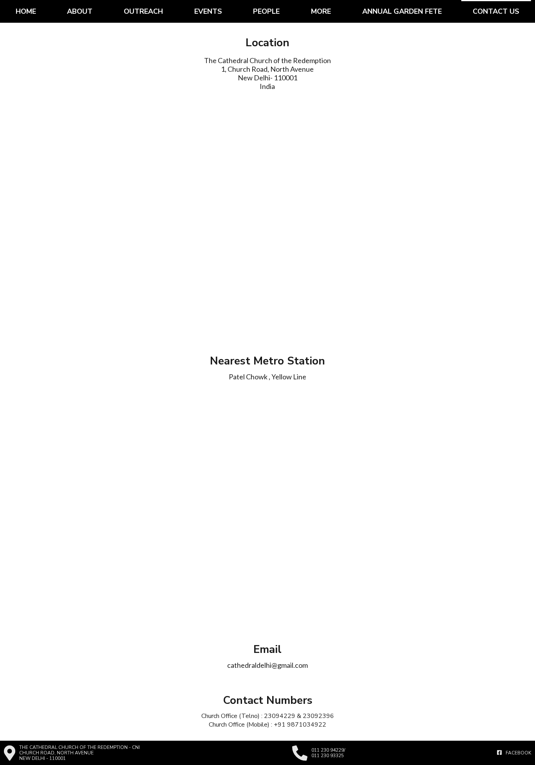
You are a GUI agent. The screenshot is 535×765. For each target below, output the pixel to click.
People (266, 11)
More (321, 11)
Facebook (518, 753)
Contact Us (496, 11)
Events (208, 11)
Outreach (143, 11)
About (79, 11)
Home (26, 11)
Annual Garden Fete (402, 11)
